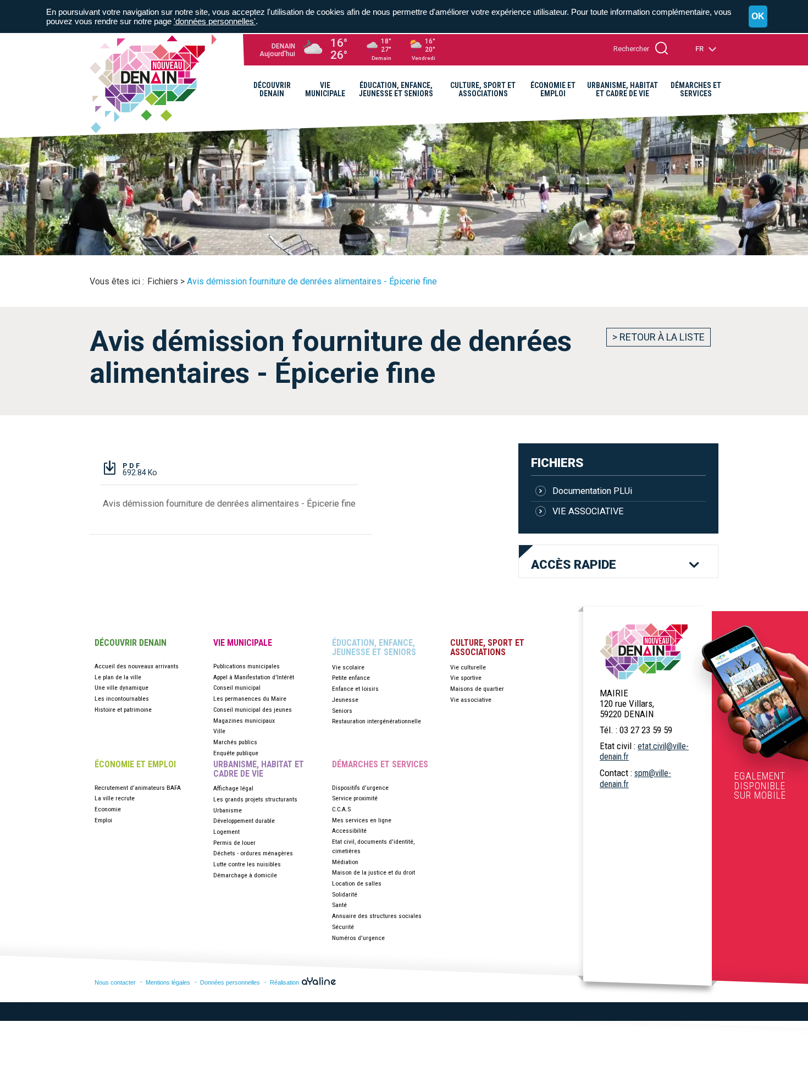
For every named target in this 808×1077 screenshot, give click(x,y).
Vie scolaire (348, 667)
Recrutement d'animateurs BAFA (138, 788)
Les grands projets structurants (255, 799)
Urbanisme (227, 810)
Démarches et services (380, 765)
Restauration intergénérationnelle (376, 721)
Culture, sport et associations (487, 647)
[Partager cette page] (694, 124)
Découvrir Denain (131, 643)
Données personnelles (230, 982)
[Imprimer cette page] (711, 124)
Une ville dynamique (121, 687)
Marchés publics (235, 742)
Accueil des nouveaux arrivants (137, 666)
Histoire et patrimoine (123, 709)
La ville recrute (115, 798)
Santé (339, 905)
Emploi (103, 820)
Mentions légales (168, 982)
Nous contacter (115, 982)
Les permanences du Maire (249, 698)
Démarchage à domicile (245, 875)
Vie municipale (242, 643)
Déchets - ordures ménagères (253, 853)
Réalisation (285, 982)
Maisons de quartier (477, 689)
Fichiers (557, 462)
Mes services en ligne (361, 820)
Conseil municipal (237, 687)
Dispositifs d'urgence (360, 788)
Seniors (342, 711)
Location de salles (356, 883)
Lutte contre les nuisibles (247, 864)
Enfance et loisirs (355, 689)
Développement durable (244, 821)
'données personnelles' (215, 21)
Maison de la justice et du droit (373, 872)
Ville (219, 731)
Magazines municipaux (244, 720)
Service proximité (355, 798)
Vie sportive (466, 678)
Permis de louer (234, 843)
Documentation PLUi (592, 491)
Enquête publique (235, 753)
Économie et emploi (135, 765)
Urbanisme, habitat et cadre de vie (258, 769)
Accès (573, 565)
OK (758, 16)
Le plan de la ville (118, 677)
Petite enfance (351, 678)
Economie (108, 809)
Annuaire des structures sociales (377, 916)
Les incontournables (122, 698)
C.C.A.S (341, 809)
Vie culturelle (468, 667)
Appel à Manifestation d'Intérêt (253, 677)
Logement (226, 832)
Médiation (345, 862)
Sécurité (343, 927)
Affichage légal (233, 788)
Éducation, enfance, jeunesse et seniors (374, 647)
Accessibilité (349, 830)
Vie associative (470, 700)
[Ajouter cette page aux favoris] (677, 124)
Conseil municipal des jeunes (252, 709)
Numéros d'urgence (358, 938)
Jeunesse (345, 700)
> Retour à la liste (658, 337)
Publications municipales (246, 666)
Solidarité (344, 894)
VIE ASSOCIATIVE (588, 511)
